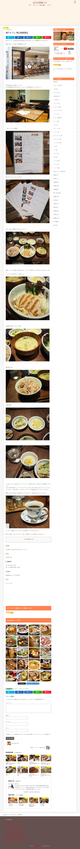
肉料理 (56, 210)
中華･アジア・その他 (59, 171)
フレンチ (56, 160)
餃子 (55, 225)
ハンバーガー (57, 142)
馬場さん (34, 484)
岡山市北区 (23, 688)
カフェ (18, 688)
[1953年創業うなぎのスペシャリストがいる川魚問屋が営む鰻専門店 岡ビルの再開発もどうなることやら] (11, 664)
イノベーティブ (58, 110)
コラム (56, 124)
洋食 (56, 200)
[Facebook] (37, 792)
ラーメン (57, 167)
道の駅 (56, 214)
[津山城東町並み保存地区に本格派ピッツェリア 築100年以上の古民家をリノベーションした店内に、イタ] (22, 664)
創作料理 (56, 182)
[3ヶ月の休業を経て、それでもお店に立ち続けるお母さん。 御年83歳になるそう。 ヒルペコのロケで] (11, 676)
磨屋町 (20, 839)
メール (8, 721)
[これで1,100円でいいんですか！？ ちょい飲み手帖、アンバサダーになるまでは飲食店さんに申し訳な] (22, 641)
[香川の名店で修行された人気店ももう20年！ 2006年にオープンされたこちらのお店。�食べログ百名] (22, 676)
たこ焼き (56, 99)
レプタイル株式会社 (14, 484)
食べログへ (8, 583)
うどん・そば (58, 85)
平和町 (8, 837)
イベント (56, 114)
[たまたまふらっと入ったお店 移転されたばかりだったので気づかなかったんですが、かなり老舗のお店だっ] (11, 641)
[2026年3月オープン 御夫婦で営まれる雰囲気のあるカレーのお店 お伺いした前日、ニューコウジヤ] (45, 630)
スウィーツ (57, 128)
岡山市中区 (22, 833)
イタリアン (57, 106)
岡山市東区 (21, 835)
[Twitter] (31, 792)
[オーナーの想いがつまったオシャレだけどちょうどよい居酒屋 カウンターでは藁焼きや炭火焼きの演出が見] (34, 653)
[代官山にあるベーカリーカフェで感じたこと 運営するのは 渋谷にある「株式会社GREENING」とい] (22, 630)
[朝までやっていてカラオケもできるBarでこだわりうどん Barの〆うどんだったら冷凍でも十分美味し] (11, 653)
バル (55, 146)
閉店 (18, 841)
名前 (7, 715)
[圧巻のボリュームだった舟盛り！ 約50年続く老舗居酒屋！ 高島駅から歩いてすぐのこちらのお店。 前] (34, 676)
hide (32, 539)
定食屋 (56, 185)
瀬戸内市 (24, 837)
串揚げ (56, 175)
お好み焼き (57, 96)
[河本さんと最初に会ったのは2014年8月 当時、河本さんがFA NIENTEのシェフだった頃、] (34, 641)
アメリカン (57, 103)
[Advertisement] (40, 16)
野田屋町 (13, 841)
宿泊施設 (56, 189)
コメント (8, 702)
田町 (16, 839)
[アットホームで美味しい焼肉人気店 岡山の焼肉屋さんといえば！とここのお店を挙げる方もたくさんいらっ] (45, 641)
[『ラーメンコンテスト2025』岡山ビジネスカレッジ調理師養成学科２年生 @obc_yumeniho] (45, 653)
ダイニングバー (58, 135)
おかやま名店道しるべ (40, 2)
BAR (56, 81)
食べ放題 (56, 221)
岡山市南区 (15, 835)
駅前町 (22, 841)
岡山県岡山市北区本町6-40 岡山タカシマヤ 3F (16, 549)
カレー (56, 121)
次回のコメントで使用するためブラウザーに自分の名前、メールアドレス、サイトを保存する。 (29, 734)
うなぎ (56, 89)
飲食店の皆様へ (42, 5)
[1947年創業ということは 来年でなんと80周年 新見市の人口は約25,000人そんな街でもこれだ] (11, 630)
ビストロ (56, 153)
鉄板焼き (56, 218)
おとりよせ (57, 92)
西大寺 (8, 841)
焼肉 (56, 207)
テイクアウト (57, 139)
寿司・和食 (57, 192)
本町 (27, 688)
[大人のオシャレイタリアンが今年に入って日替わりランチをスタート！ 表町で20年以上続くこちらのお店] (45, 664)
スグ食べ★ (21, 489)
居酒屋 (56, 196)
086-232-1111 (9, 557)
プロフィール (35, 5)
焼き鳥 (56, 203)
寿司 (12, 833)
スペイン (56, 132)
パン (55, 149)
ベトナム (56, 164)
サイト (7, 728)
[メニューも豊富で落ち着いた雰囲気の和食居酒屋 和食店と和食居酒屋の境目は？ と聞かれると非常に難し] (45, 676)
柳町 (16, 837)
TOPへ (30, 5)
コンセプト (49, 5)
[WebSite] (26, 792)
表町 (25, 839)
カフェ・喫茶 (6, 27)
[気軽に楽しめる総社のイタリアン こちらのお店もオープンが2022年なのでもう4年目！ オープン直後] (22, 653)
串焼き (56, 178)
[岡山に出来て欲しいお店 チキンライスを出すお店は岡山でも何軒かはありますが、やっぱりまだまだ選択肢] (34, 630)
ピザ (55, 157)
